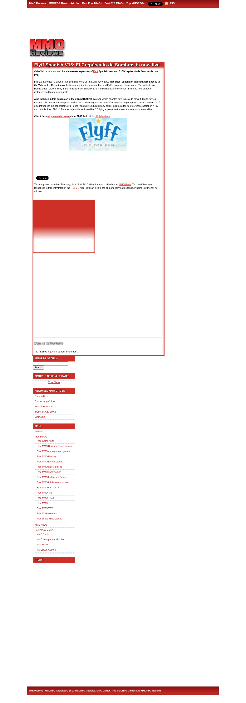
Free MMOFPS (44, 492)
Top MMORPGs (135, 3)
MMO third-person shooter (50, 539)
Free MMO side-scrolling (49, 467)
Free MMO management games (53, 451)
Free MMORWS (45, 508)
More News (54, 382)
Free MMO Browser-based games (54, 446)
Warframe (40, 417)
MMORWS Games (46, 549)
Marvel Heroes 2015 (45, 406)
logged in (52, 351)
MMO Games (36, 690)
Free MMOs (41, 436)
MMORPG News (58, 3)
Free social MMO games (49, 518)
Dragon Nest (41, 396)
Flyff (95, 71)
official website (102, 116)
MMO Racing (43, 534)
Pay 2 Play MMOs (44, 530)
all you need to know (58, 116)
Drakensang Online (45, 401)
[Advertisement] (145, 46)
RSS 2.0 (75, 188)
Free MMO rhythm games (50, 461)
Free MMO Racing (46, 456)
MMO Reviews (37, 3)
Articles (74, 3)
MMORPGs (42, 544)
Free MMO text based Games (52, 477)
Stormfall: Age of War (46, 411)
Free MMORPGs (45, 498)
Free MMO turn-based (48, 487)
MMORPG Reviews (53, 48)
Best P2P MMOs (114, 3)
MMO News (125, 184)
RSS (172, 3)
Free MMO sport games (49, 472)
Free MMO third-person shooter (53, 482)
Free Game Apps (45, 441)
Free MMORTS (44, 503)
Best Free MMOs (92, 3)
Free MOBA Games (47, 513)
